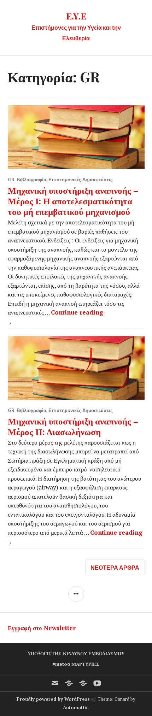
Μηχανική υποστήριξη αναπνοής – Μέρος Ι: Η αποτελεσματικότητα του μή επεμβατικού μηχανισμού (73, 200)
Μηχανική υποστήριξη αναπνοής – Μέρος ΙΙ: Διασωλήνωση (73, 426)
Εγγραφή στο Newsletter (42, 628)
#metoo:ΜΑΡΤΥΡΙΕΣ (76, 664)
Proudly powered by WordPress (53, 699)
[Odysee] (83, 683)
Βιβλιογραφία (31, 179)
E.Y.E (76, 16)
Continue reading (77, 312)
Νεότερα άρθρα (114, 567)
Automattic (75, 707)
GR (11, 179)
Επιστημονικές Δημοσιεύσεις (80, 179)
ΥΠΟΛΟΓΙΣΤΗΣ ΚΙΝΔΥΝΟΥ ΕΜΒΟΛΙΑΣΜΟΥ (76, 653)
